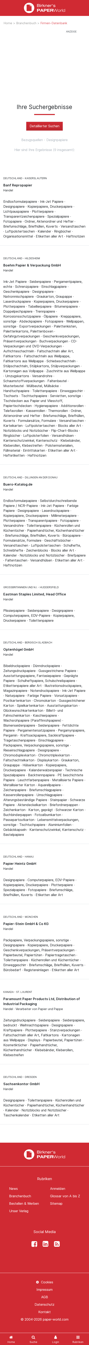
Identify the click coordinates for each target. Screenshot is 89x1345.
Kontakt (44, 1312)
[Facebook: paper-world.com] (33, 1244)
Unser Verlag (18, 1211)
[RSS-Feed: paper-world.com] (55, 1244)
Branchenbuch (26, 23)
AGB (44, 1297)
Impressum (44, 1289)
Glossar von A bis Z (65, 1196)
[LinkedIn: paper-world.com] (44, 1244)
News (13, 1189)
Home (8, 23)
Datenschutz (44, 1304)
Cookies (46, 1282)
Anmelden (57, 1189)
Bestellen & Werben (24, 1203)
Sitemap (56, 1203)
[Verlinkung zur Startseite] (44, 8)
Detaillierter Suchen (44, 126)
